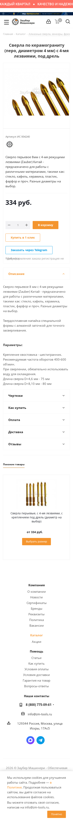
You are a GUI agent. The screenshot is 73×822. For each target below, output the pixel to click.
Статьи (36, 658)
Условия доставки (36, 675)
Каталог (36, 635)
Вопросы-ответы (36, 686)
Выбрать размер (36, 541)
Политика (36, 620)
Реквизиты (36, 614)
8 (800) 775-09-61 (39, 704)
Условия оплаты (37, 669)
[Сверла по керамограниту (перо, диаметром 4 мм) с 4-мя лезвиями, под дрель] (36, 92)
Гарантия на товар (36, 680)
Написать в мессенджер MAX (30, 740)
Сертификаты (37, 603)
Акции (36, 642)
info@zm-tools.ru (40, 714)
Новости (36, 597)
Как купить (36, 663)
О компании (36, 591)
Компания (36, 585)
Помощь (36, 651)
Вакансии (36, 625)
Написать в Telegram (40, 740)
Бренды (36, 608)
